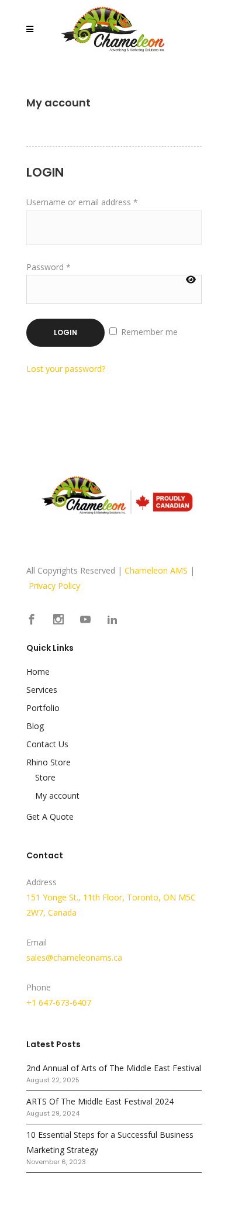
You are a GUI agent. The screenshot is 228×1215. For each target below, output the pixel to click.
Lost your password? (65, 368)
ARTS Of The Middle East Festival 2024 (100, 1101)
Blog (35, 725)
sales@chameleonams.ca (74, 957)
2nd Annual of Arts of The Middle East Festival (113, 1068)
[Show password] (191, 280)
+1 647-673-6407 (58, 1002)
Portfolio (43, 707)
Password (48, 266)
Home (38, 671)
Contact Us (47, 744)
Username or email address (82, 202)
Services (41, 689)
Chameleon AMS (156, 570)
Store (45, 777)
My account (57, 795)
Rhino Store (48, 762)
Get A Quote (50, 816)
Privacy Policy (54, 585)
